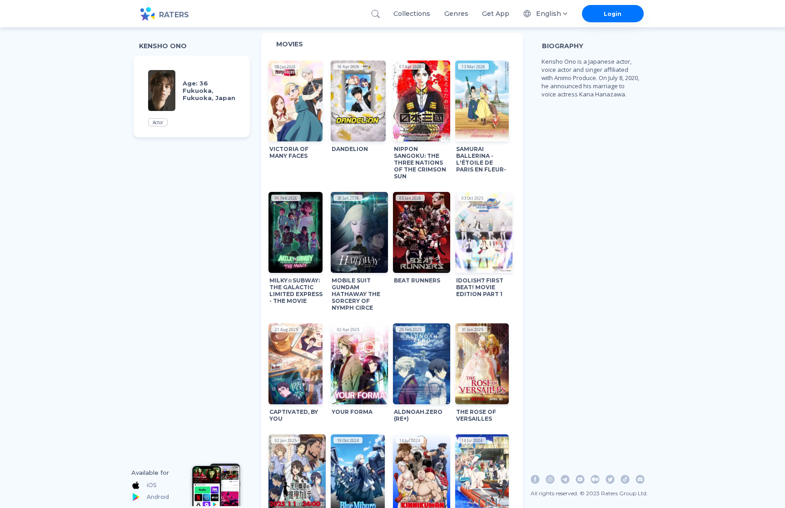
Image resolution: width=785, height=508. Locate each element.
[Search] (375, 14)
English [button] (548, 14)
